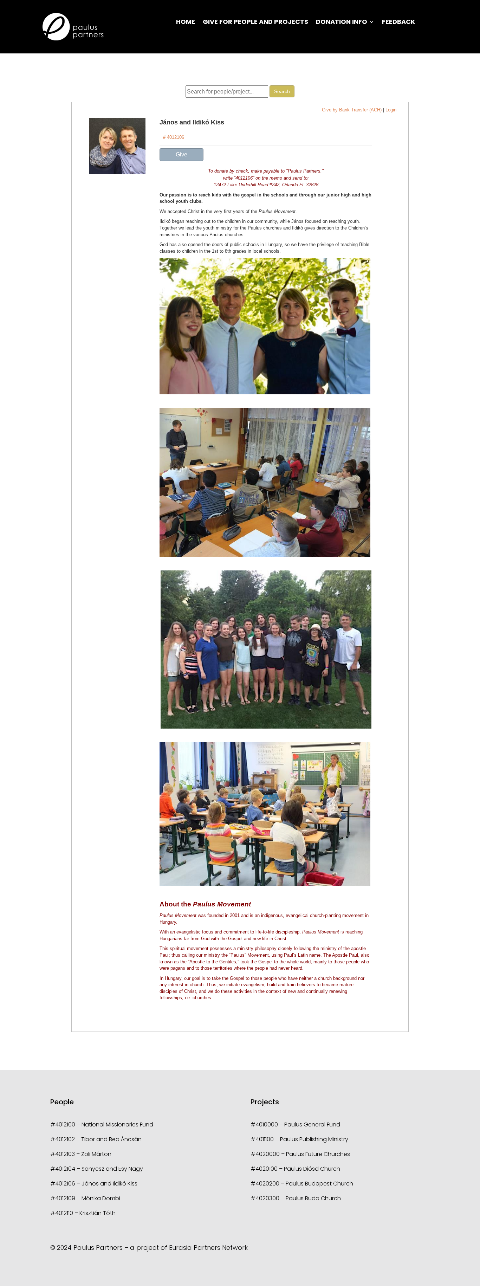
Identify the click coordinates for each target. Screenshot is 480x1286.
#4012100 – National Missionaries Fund (101, 1124)
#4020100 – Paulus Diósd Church (295, 1169)
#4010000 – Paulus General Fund (295, 1124)
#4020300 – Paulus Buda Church (296, 1198)
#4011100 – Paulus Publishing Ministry (299, 1139)
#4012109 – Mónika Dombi (85, 1198)
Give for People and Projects (255, 22)
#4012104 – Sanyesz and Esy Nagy (96, 1169)
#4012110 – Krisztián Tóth (83, 1213)
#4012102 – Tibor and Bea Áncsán (96, 1139)
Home (185, 22)
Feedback (398, 22)
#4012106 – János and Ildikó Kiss (93, 1184)
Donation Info (341, 22)
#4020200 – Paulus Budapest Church (302, 1184)
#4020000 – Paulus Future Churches (300, 1154)
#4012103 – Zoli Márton (80, 1154)
